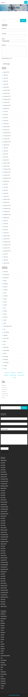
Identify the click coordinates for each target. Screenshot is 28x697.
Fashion (5, 298)
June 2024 (5, 150)
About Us (7, 372)
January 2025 (6, 129)
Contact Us (13, 372)
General (5, 314)
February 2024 (6, 163)
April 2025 (5, 120)
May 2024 (5, 153)
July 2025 (5, 111)
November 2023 (6, 172)
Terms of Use (21, 375)
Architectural (6, 274)
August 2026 (6, 72)
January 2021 (6, 263)
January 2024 (6, 166)
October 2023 (6, 175)
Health (4, 320)
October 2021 (6, 247)
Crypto (5, 292)
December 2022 (6, 205)
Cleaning (5, 289)
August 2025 (6, 108)
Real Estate (5, 347)
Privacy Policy (13, 375)
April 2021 (5, 260)
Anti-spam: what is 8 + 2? (6, 446)
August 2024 (6, 144)
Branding (5, 283)
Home (4, 323)
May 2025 (5, 117)
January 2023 (6, 202)
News (4, 341)
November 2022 (6, 208)
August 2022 (6, 217)
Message (4, 45)
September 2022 (7, 214)
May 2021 (5, 257)
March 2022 (6, 232)
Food (4, 308)
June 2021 (5, 253)
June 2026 (5, 78)
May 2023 (5, 190)
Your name (4, 28)
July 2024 (5, 147)
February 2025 (6, 126)
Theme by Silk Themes (14, 695)
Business (5, 286)
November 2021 (6, 244)
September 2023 (7, 178)
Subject (3, 38)
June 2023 (5, 187)
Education (5, 295)
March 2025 (6, 123)
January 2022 (6, 238)
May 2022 (5, 226)
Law (4, 329)
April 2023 (5, 193)
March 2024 (6, 160)
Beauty (5, 280)
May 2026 (5, 81)
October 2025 (6, 102)
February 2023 (6, 199)
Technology (6, 362)
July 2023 (5, 184)
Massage (5, 335)
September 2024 (7, 141)
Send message (6, 63)
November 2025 (6, 99)
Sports (4, 353)
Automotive (6, 277)
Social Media (6, 350)
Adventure (5, 271)
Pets (4, 344)
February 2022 (6, 235)
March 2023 (6, 196)
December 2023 (6, 169)
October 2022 (6, 211)
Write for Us (20, 372)
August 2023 (6, 181)
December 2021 (6, 241)
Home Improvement (7, 326)
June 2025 (5, 114)
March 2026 (6, 87)
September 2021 (7, 250)
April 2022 (5, 229)
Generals (5, 317)
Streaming (5, 356)
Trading (5, 365)
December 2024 (6, 132)
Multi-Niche (6, 338)
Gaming (5, 311)
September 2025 (7, 105)
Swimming (5, 359)
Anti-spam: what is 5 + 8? (7, 58)
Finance (5, 301)
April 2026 (5, 84)
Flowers (5, 304)
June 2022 (5, 223)
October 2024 (6, 138)
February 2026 (6, 90)
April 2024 (5, 156)
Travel (4, 368)
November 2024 (6, 135)
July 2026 (5, 75)
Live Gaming (6, 332)
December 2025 (6, 96)
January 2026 (6, 93)
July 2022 (5, 220)
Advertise (6, 375)
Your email (4, 33)
